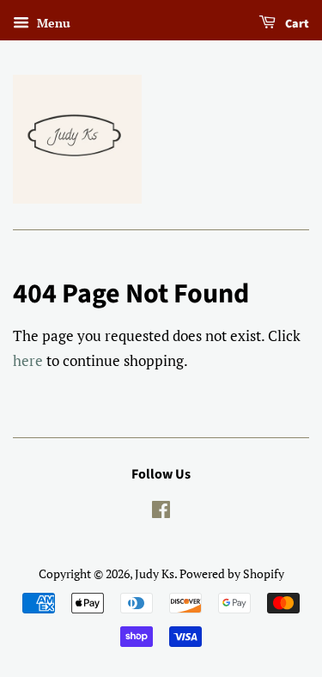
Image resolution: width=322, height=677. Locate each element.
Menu (51, 23)
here (28, 360)
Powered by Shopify (231, 573)
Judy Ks (154, 573)
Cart (296, 24)
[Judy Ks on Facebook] (161, 512)
